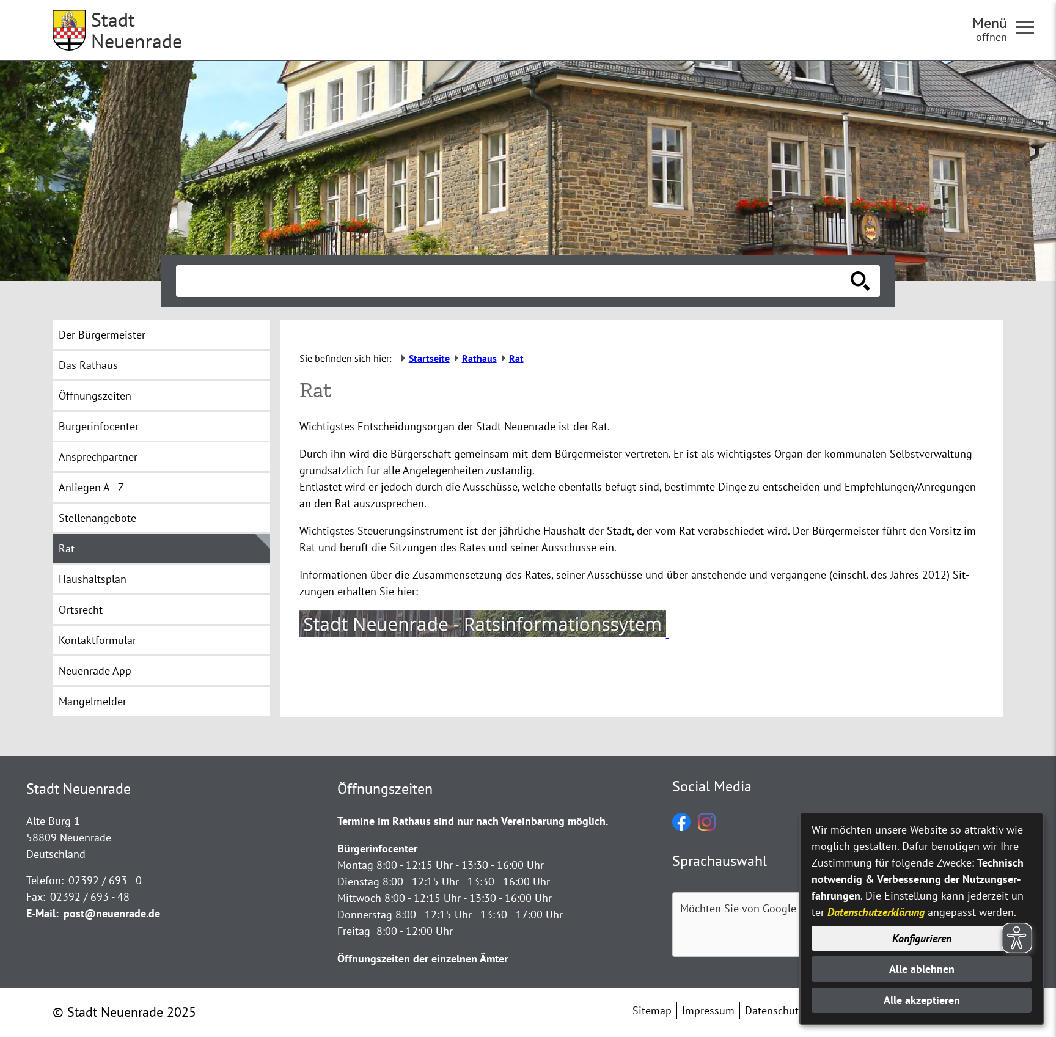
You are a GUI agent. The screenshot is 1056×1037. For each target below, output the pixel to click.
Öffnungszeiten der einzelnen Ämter (422, 958)
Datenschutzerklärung (876, 912)
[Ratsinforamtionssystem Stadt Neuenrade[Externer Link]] (484, 633)
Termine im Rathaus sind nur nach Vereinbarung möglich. (472, 821)
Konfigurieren (922, 938)
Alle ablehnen (922, 969)
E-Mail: (42, 913)
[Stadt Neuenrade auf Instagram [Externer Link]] (707, 827)
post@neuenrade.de (112, 913)
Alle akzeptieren (922, 1000)
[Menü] (1029, 26)
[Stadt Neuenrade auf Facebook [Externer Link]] (681, 827)
